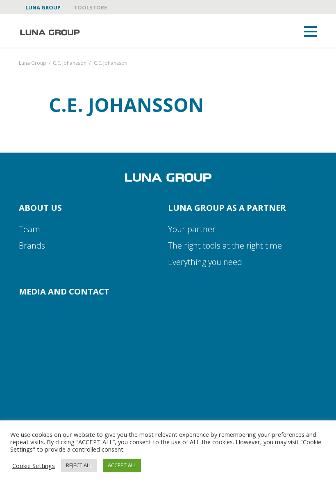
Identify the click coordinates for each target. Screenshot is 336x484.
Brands (32, 245)
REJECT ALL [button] (79, 465)
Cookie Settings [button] (33, 465)
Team (29, 229)
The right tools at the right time (225, 245)
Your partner (192, 229)
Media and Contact (64, 291)
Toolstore (90, 7)
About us (40, 207)
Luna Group (43, 7)
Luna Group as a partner (227, 207)
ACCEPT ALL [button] (122, 465)
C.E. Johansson (69, 63)
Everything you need (205, 261)
